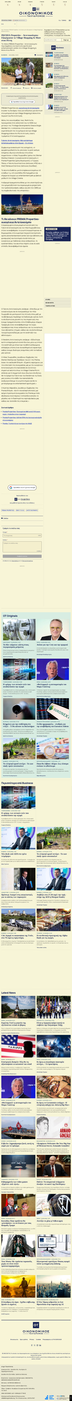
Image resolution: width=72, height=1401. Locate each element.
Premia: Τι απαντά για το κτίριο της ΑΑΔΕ (17, 424)
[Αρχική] (36, 1325)
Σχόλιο (5, 540)
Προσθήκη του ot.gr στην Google (23, 102)
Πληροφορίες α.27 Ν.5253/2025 (52, 1339)
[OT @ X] (35, 1345)
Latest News (8, 992)
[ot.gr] (36, 12)
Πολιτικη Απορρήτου (27, 561)
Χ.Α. (2, 24)
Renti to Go (20, 510)
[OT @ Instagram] (37, 1345)
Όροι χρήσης (24, 1339)
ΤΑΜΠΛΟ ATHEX (50, 306)
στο (24, 499)
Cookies (38, 1339)
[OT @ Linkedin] (40, 1345)
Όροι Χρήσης (15, 561)
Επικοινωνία (14, 1339)
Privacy (32, 1339)
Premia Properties (8, 510)
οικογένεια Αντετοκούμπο (29, 108)
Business (6, 30)
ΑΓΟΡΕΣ (47, 299)
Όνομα (5, 532)
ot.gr (2, 30)
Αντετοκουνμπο (31, 510)
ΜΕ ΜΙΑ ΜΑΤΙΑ (49, 303)
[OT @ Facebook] (32, 1345)
